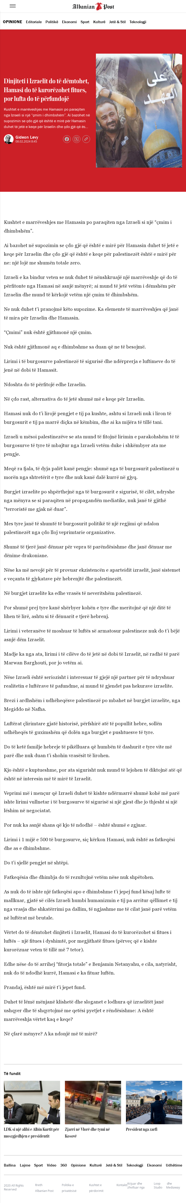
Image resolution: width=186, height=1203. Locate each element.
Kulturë (99, 22)
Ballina (10, 1165)
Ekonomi (69, 22)
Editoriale (34, 22)
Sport (85, 22)
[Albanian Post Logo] (93, 6)
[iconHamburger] (13, 5)
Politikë (52, 22)
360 (63, 1165)
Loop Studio (158, 1185)
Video (51, 1165)
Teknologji (138, 22)
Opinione (12, 21)
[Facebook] (67, 139)
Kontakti (121, 1185)
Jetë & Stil (117, 22)
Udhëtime (174, 1165)
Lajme (25, 1165)
